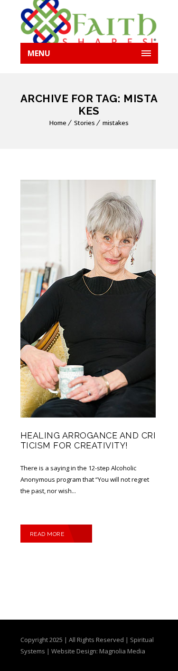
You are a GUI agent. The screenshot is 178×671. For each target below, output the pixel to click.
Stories (84, 122)
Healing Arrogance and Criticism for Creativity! (88, 440)
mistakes (116, 122)
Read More (47, 534)
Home (57, 122)
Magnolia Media (122, 651)
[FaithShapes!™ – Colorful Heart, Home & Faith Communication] (89, 21)
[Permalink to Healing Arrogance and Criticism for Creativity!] (88, 415)
